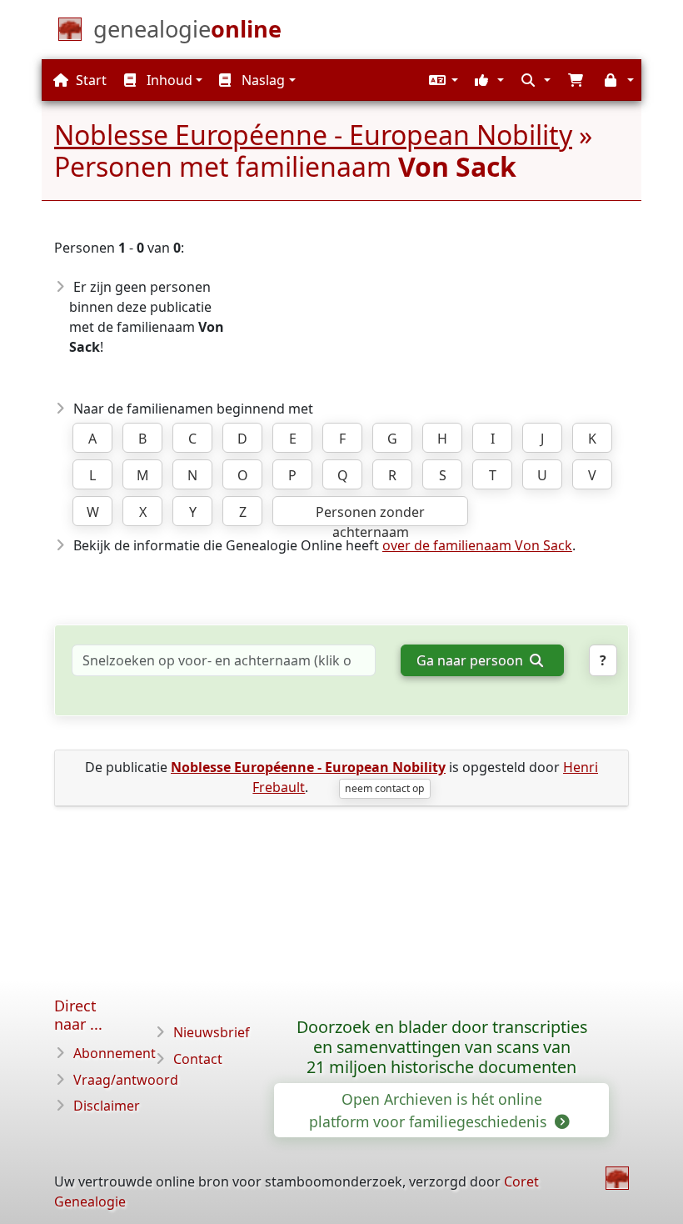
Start (89, 80)
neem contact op (384, 788)
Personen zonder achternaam (370, 514)
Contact (197, 1059)
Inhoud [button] (167, 80)
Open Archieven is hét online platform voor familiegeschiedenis (430, 1110)
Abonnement (114, 1053)
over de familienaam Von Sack (477, 545)
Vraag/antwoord (125, 1080)
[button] (441, 80)
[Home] (617, 1178)
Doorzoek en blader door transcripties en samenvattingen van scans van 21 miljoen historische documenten (442, 1046)
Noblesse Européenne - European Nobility (313, 135)
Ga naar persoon (471, 660)
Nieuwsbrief (211, 1032)
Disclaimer (106, 1105)
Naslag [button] (261, 80)
